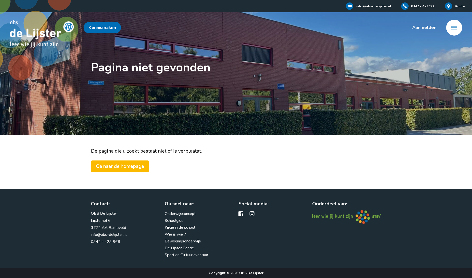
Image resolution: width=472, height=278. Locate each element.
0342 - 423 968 (105, 241)
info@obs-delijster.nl (109, 234)
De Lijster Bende (179, 248)
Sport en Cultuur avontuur (186, 255)
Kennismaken (102, 27)
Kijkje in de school (180, 227)
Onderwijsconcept (180, 213)
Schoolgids (174, 220)
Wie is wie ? (175, 234)
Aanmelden (424, 27)
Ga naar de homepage (120, 166)
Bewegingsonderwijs (183, 241)
